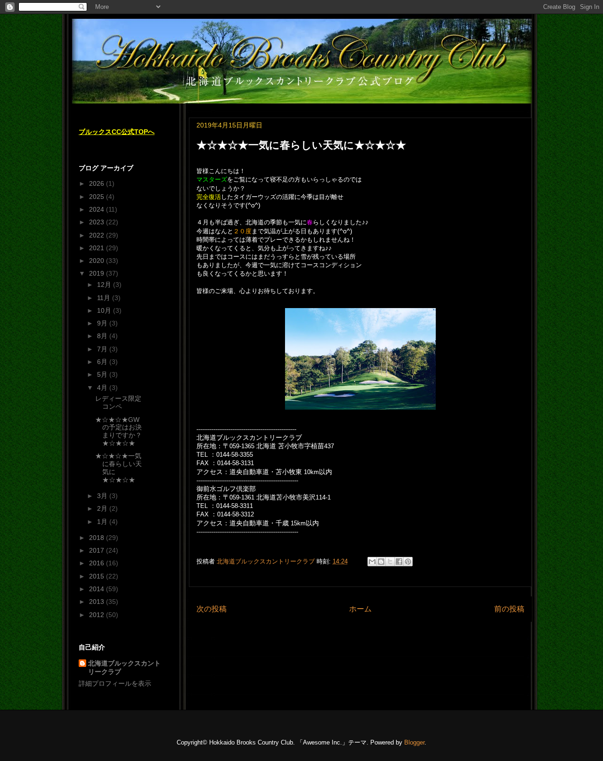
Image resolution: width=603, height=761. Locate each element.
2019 (97, 273)
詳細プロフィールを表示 (115, 683)
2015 (97, 576)
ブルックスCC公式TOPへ (117, 131)
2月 (103, 508)
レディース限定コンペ (118, 402)
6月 (103, 361)
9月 (103, 323)
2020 (97, 260)
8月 (103, 336)
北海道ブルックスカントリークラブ (124, 667)
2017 (97, 550)
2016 (97, 563)
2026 (97, 183)
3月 (103, 495)
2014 (97, 589)
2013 (97, 601)
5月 (103, 374)
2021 (97, 248)
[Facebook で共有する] (399, 561)
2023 (97, 222)
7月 (103, 349)
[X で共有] (390, 561)
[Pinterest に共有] (408, 561)
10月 (105, 310)
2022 (97, 235)
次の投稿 (211, 609)
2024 (97, 209)
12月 (105, 284)
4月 (103, 387)
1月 (103, 521)
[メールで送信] (372, 561)
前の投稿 (509, 609)
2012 (97, 614)
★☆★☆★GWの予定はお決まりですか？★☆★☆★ (118, 431)
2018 (97, 537)
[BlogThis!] (381, 561)
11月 (104, 297)
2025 (97, 196)
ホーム (360, 609)
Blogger (414, 742)
